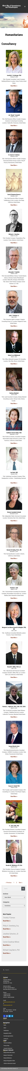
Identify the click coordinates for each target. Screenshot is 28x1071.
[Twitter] (9, 1016)
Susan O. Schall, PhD (14, 786)
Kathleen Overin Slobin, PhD (14, 433)
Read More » (14, 86)
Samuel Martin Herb (14, 746)
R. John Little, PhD (14, 825)
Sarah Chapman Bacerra (14, 194)
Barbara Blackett (14, 393)
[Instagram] (4, 1016)
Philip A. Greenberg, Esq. (11, 926)
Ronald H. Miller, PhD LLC (14, 667)
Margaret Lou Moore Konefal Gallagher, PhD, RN (14, 628)
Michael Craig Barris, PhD (11, 950)
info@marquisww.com (7, 1005)
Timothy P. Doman (9, 918)
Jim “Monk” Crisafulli (14, 115)
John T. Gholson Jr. (14, 315)
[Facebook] (7, 1016)
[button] (25, 6)
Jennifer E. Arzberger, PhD (14, 75)
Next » (20, 882)
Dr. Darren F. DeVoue (14, 155)
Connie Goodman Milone (11, 942)
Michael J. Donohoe (14, 234)
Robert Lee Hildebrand (14, 355)
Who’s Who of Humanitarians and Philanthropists (11, 6)
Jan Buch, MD (14, 472)
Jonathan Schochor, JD (10, 934)
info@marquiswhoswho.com (9, 1002)
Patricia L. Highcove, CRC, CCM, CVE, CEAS (14, 706)
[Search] (23, 889)
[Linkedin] (12, 1016)
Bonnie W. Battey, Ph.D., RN (14, 550)
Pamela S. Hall (14, 588)
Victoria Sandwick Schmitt (14, 512)
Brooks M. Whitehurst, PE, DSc (14, 865)
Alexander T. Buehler (14, 272)
